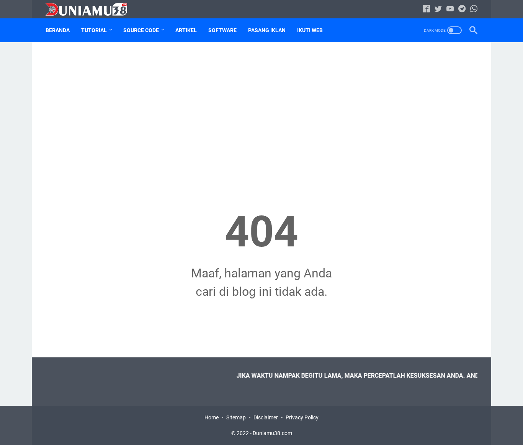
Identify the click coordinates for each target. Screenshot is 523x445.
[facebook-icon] (426, 9)
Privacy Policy (302, 417)
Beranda (58, 30)
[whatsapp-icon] (473, 9)
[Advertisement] (261, 109)
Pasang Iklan (267, 30)
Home (211, 417)
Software (222, 30)
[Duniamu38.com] (91, 9)
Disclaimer (265, 417)
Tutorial (94, 30)
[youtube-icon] (450, 9)
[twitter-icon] (438, 9)
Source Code (141, 30)
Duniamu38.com (272, 433)
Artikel (186, 30)
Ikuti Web (310, 30)
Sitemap (236, 417)
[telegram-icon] (462, 9)
